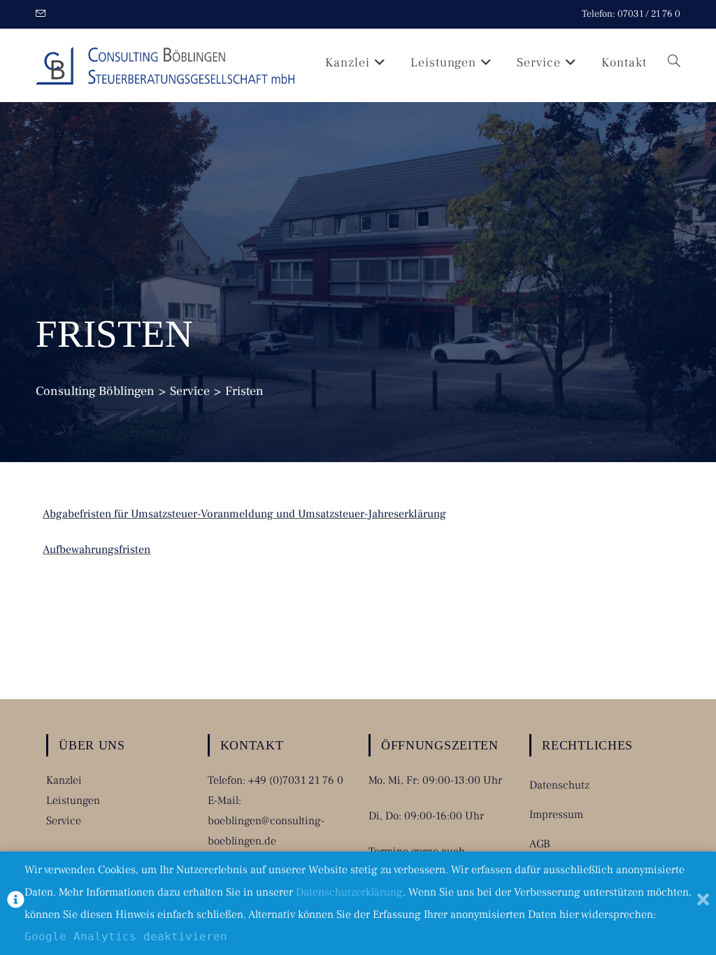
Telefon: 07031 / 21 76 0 (631, 14)
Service (63, 821)
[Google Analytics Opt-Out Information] (15, 903)
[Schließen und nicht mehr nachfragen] (703, 903)
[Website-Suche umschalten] (674, 62)
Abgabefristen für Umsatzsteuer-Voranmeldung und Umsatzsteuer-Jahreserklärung (244, 514)
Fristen (244, 391)
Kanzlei (64, 780)
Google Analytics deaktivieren (125, 936)
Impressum (556, 814)
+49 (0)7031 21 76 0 (295, 780)
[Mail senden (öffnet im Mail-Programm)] (43, 15)
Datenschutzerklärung (349, 892)
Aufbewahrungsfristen (96, 550)
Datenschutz (559, 785)
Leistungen (73, 800)
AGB (539, 844)
